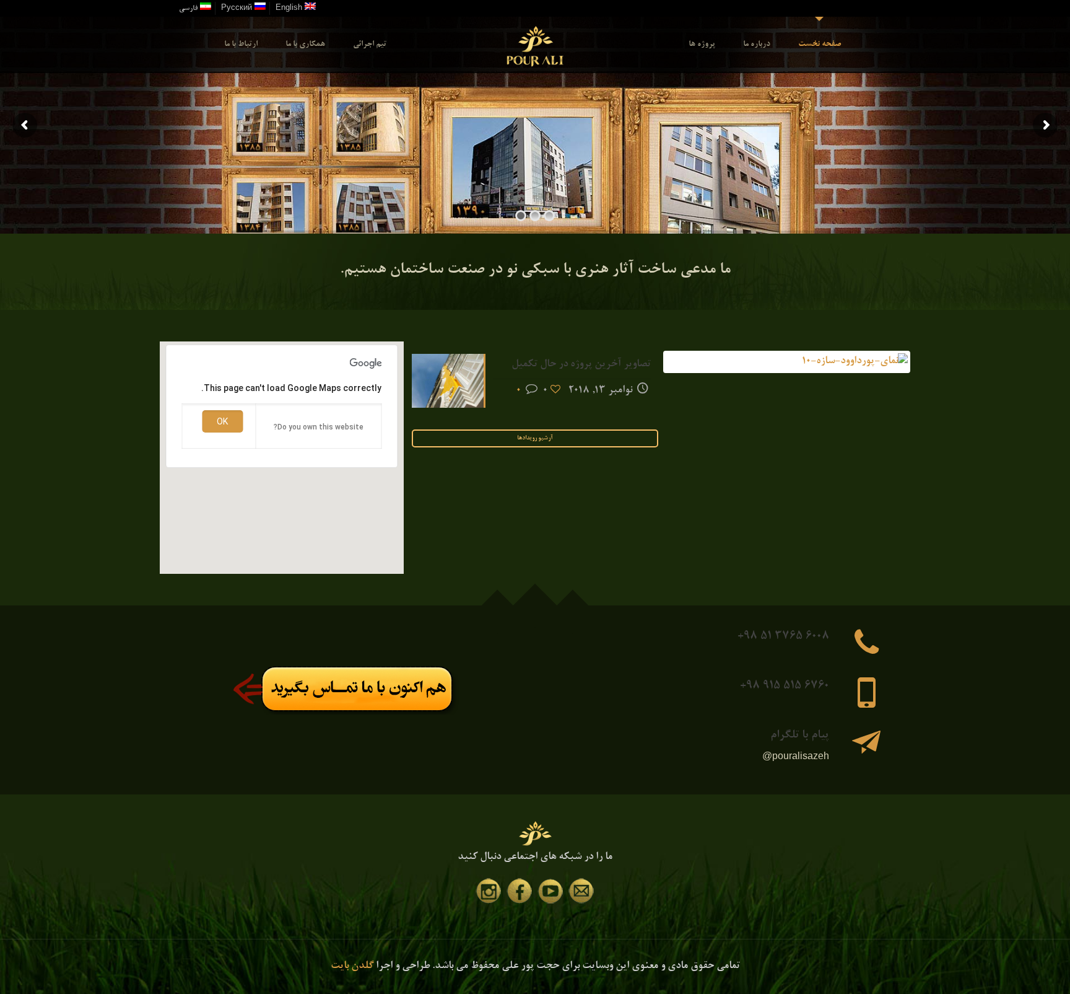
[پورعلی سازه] (535, 45)
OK (222, 421)
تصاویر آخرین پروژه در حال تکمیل (581, 365)
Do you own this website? (318, 427)
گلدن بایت (352, 966)
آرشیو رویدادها (535, 438)
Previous (926, 362)
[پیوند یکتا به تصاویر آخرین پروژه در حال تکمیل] (787, 362)
